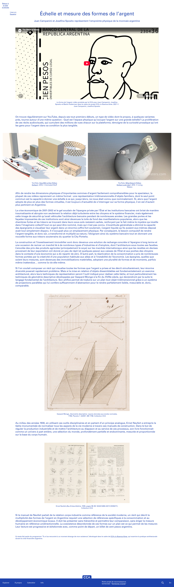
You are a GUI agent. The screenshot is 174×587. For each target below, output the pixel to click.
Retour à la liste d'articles (5, 6)
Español (13, 14)
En (170, 583)
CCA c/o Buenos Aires (119, 537)
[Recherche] (162, 583)
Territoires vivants (118, 584)
